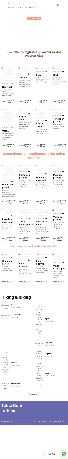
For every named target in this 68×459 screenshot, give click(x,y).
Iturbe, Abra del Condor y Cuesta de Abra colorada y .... (42, 80)
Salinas (23, 77)
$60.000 (56, 101)
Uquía (47, 319)
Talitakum (15, 3)
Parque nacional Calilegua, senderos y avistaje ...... (59, 126)
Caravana (48, 343)
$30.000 (22, 145)
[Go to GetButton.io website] (64, 457)
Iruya (39, 75)
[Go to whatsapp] (64, 454)
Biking (47, 373)
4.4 (12, 258)
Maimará (14, 363)
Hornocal (7, 87)
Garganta (48, 354)
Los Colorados (16, 315)
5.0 (63, 262)
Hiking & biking (16, 297)
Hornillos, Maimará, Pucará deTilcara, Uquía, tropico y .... (42, 185)
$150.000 (6, 239)
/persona (12, 282)
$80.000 (22, 202)
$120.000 (57, 145)
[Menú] (57, 5)
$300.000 (6, 282)
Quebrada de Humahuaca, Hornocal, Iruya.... (7, 269)
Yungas (13, 305)
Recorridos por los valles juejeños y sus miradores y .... (42, 131)
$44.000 (22, 101)
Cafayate (7, 131)
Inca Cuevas (15, 384)
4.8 (46, 258)
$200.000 (40, 239)
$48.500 (5, 101)
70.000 (39, 101)
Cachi (56, 75)
